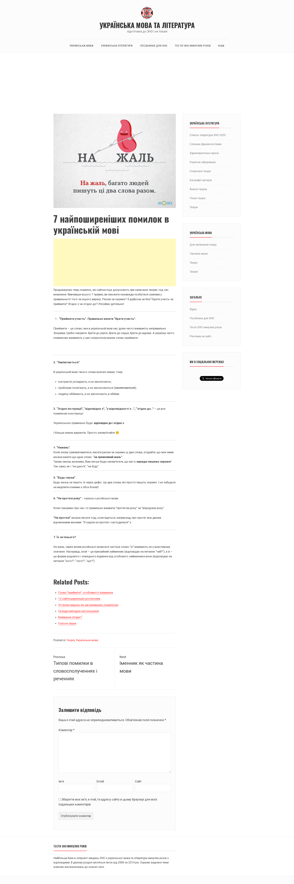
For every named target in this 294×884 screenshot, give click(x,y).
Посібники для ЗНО (153, 45)
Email (100, 781)
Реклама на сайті (200, 336)
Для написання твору (203, 244)
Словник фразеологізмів (206, 144)
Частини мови (199, 253)
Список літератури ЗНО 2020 (208, 135)
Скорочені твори (200, 171)
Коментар (67, 730)
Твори (193, 262)
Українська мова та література (147, 25)
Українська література (117, 45)
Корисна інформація (203, 162)
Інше (221, 45)
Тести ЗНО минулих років (193, 45)
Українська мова (82, 45)
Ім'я (61, 781)
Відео (193, 309)
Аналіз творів (198, 189)
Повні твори (197, 198)
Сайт (138, 781)
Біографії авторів (201, 180)
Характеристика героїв (204, 153)
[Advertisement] (147, 83)
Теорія (70, 640)
